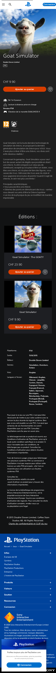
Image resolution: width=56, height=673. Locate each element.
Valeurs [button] (8, 588)
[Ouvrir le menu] (3, 4)
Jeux (15, 546)
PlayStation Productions (14, 568)
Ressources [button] (10, 600)
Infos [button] (6, 553)
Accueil (7, 546)
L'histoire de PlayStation (14, 575)
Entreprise (8, 572)
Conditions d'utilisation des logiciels (50, 658)
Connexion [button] (9, 607)
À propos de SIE (10, 557)
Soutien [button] (8, 594)
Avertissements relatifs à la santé (21, 479)
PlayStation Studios (12, 564)
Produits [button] (8, 582)
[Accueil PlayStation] (28, 4)
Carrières (7, 560)
